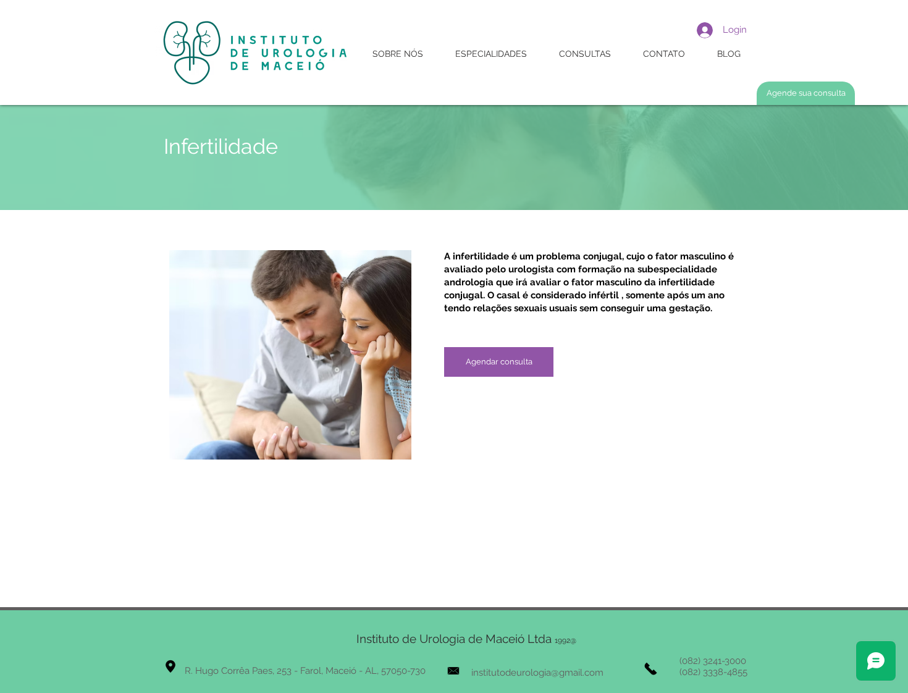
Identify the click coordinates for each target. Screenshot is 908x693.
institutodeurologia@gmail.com (537, 672)
